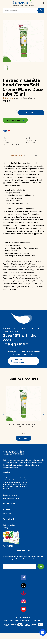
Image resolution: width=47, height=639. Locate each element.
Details (25, 155)
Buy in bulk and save (19, 145)
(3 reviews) (18, 98)
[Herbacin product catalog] (11, 537)
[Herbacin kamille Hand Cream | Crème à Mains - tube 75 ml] (23, 403)
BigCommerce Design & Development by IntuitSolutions (23, 620)
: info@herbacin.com (11, 498)
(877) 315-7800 (10, 495)
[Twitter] (23, 585)
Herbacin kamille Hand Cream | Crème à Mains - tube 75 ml (23, 425)
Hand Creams (30, 142)
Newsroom (7, 514)
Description (16, 155)
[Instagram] (23, 601)
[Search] (41, 10)
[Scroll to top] (4, 634)
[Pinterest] (9, 131)
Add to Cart (23, 438)
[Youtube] (23, 609)
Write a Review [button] (29, 98)
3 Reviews (32, 155)
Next (43, 413)
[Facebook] (4, 131)
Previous (3, 413)
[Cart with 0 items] (43, 3)
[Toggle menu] (4, 3)
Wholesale (6, 509)
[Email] (6, 131)
